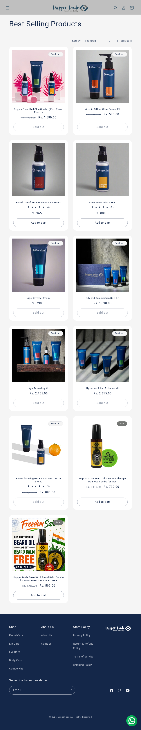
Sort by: (76, 40)
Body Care (15, 660)
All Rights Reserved (81, 717)
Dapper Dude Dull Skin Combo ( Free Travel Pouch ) (38, 111)
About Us (47, 635)
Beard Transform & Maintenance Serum (38, 202)
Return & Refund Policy (83, 646)
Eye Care (14, 651)
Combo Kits (16, 668)
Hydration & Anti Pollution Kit (102, 388)
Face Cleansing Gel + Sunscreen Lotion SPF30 (38, 480)
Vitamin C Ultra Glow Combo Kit (102, 109)
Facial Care (16, 635)
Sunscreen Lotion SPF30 (102, 202)
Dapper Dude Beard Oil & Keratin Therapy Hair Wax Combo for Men (102, 480)
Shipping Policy (82, 664)
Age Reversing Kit (38, 388)
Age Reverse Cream (38, 298)
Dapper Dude (64, 717)
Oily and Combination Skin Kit (102, 298)
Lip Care (14, 643)
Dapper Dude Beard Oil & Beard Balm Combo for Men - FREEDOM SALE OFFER (38, 579)
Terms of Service (83, 656)
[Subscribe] (71, 690)
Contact (46, 643)
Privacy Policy (81, 635)
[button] (8, 8)
